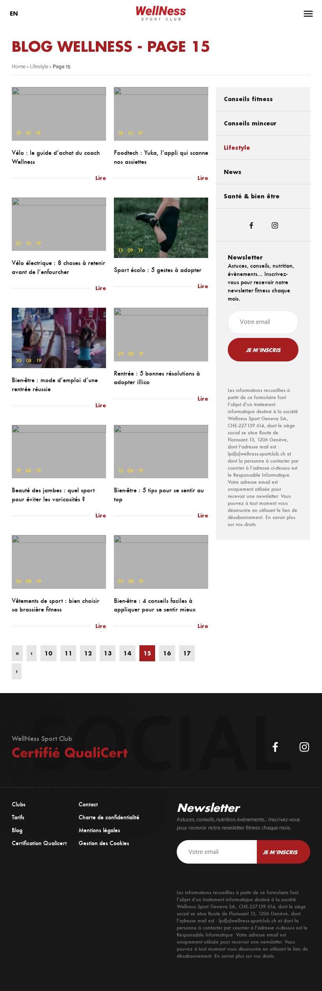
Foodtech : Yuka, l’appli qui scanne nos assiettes (161, 157)
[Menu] (308, 14)
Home (19, 66)
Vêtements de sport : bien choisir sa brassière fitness (55, 605)
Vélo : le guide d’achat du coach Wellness (56, 157)
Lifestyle (39, 66)
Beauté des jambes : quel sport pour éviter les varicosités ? (53, 494)
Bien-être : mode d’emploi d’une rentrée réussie (55, 384)
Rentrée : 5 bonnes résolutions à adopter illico (157, 378)
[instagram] (304, 747)
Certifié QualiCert (70, 752)
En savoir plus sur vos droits (244, 956)
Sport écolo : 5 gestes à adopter (157, 270)
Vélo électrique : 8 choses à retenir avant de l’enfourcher (58, 267)
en (14, 13)
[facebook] (275, 747)
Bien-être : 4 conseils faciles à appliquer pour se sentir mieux (155, 605)
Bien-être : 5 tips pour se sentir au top (159, 494)
